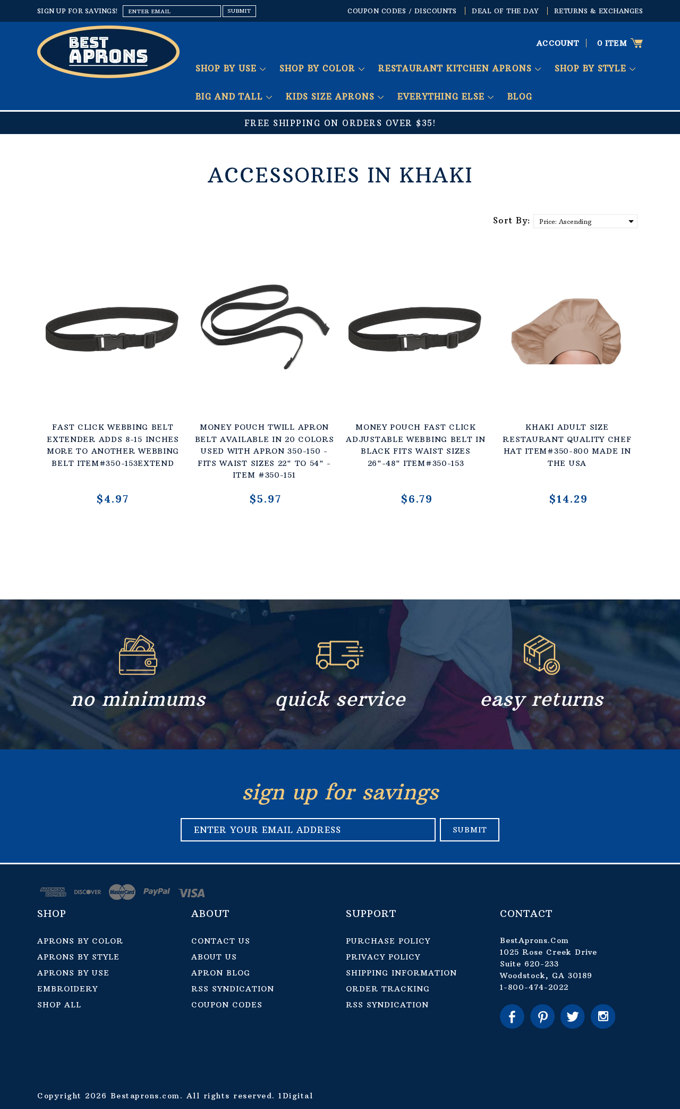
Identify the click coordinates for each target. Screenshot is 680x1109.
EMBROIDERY (67, 989)
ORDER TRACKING (388, 989)
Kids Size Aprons (332, 96)
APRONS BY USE (73, 973)
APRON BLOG (220, 973)
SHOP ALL (59, 1005)
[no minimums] (138, 672)
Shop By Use (228, 68)
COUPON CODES (226, 1005)
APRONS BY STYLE (78, 957)
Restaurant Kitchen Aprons (456, 68)
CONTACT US (220, 941)
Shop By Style (592, 68)
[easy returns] (542, 672)
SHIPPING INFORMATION (401, 973)
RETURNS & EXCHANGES (598, 11)
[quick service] (340, 672)
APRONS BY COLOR (80, 941)
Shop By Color (319, 68)
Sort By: (512, 220)
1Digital (295, 1095)
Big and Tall (231, 96)
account (558, 43)
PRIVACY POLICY (383, 957)
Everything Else (442, 96)
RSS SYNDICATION (232, 989)
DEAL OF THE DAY (505, 11)
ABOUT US (214, 957)
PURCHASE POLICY (388, 941)
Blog (519, 96)
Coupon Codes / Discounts (401, 11)
